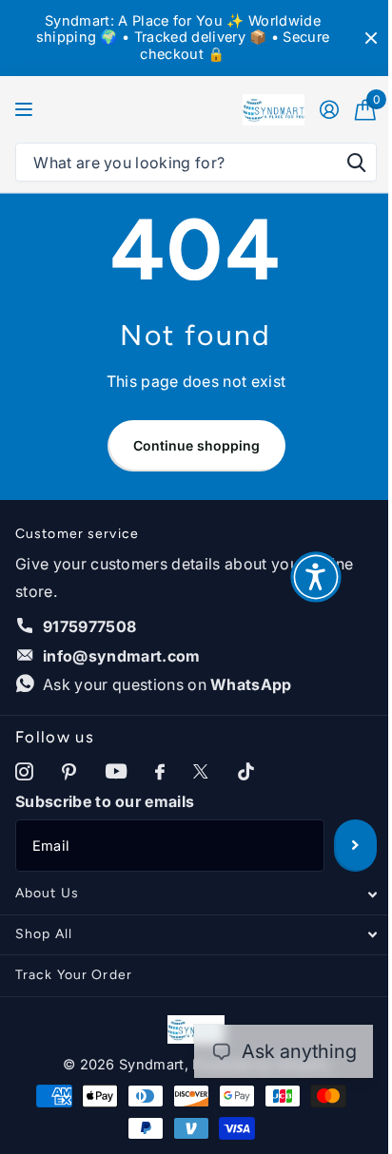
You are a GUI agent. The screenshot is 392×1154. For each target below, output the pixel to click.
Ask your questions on (167, 684)
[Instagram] (24, 772)
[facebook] (160, 772)
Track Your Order (73, 975)
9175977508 (89, 626)
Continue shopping (196, 445)
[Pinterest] (69, 772)
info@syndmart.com (121, 655)
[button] (316, 577)
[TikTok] (246, 772)
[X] (200, 772)
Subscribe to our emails (104, 801)
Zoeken (356, 162)
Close (371, 38)
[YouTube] (116, 771)
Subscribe (355, 845)
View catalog (26, 110)
